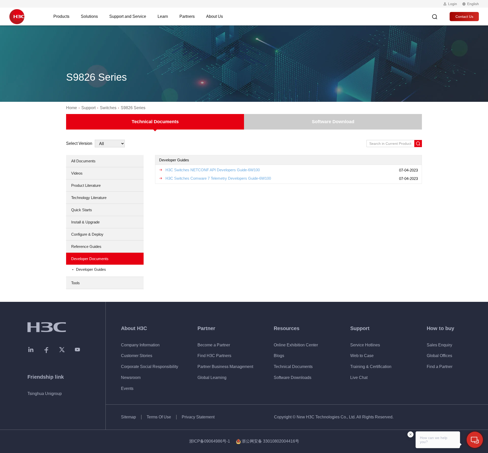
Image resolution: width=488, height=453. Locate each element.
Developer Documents (90, 259)
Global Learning (211, 377)
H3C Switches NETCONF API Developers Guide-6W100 (212, 170)
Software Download (333, 121)
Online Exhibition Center (296, 345)
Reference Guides (86, 246)
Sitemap (128, 417)
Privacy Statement (198, 417)
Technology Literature (88, 197)
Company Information (140, 345)
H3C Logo (16, 16)
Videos (77, 173)
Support (88, 108)
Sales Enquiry (439, 345)
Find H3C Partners (214, 355)
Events (127, 388)
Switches (108, 108)
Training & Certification (370, 366)
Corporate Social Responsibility (149, 366)
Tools (75, 283)
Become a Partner (213, 345)
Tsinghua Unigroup (44, 393)
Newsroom (131, 377)
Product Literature (86, 185)
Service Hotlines (365, 345)
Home (71, 108)
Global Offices (439, 355)
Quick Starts (81, 210)
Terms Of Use (159, 417)
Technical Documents (155, 121)
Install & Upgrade (85, 222)
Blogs (279, 355)
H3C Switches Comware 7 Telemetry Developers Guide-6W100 (218, 178)
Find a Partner (439, 366)
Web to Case (362, 355)
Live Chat (359, 377)
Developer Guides (91, 269)
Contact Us (464, 17)
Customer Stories (136, 355)
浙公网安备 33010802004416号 (270, 441)
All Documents (83, 161)
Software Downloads (292, 377)
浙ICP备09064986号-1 (209, 441)
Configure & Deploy (87, 234)
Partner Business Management (225, 366)
